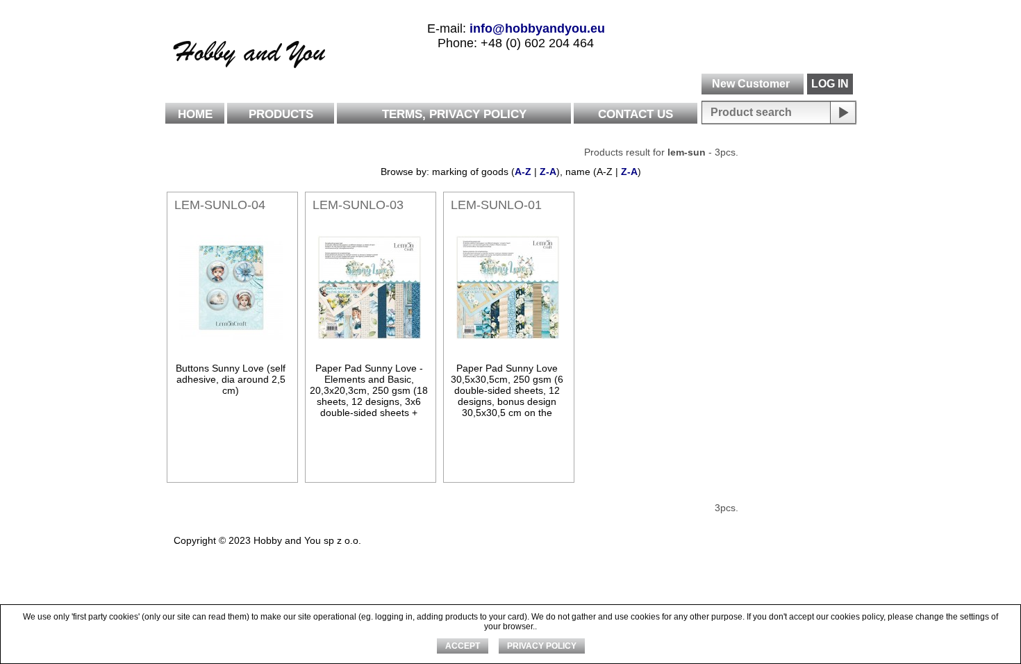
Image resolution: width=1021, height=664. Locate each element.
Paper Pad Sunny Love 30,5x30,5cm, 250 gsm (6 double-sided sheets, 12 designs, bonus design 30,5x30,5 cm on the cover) (507, 396)
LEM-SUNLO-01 (496, 205)
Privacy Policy (541, 646)
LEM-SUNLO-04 (219, 205)
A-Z (523, 171)
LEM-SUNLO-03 (358, 205)
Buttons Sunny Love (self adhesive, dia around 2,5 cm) (230, 379)
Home (195, 114)
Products (281, 114)
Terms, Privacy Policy (454, 114)
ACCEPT (462, 646)
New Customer (751, 84)
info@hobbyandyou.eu (537, 28)
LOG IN (830, 84)
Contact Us (635, 114)
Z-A (548, 171)
